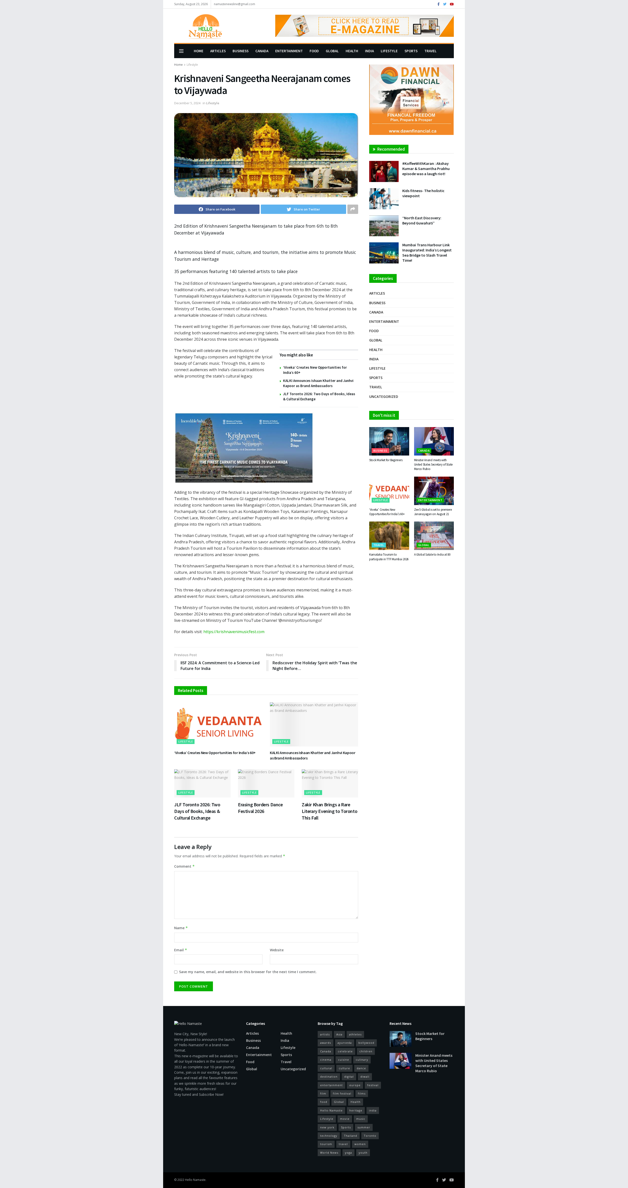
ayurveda (345, 1042)
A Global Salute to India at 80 (432, 554)
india (373, 1110)
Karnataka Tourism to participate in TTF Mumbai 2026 (388, 556)
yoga (348, 1152)
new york (327, 1127)
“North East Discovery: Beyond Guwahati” (421, 220)
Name (181, 928)
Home (198, 51)
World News (329, 1152)
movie (345, 1119)
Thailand (350, 1135)
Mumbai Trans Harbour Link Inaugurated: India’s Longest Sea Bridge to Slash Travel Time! (427, 252)
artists (325, 1034)
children (365, 1051)
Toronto (370, 1135)
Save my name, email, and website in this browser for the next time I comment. (248, 971)
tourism (326, 1144)
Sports (411, 51)
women (360, 1144)
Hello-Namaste (331, 1110)
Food (314, 51)
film (323, 1093)
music (360, 1119)
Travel (430, 51)
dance (361, 1068)
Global (332, 51)
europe (355, 1085)
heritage (355, 1110)
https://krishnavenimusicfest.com (233, 631)
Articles (218, 51)
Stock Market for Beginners (385, 460)
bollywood (366, 1042)
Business (241, 51)
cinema (325, 1059)
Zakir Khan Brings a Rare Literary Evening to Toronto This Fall (329, 811)
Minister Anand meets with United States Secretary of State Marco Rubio (433, 464)
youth (363, 1152)
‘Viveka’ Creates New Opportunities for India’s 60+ (215, 752)
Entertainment (289, 51)
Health (352, 51)
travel (343, 1144)
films (362, 1093)
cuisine (343, 1059)
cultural (326, 1068)
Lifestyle (389, 51)
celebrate (345, 1051)
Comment (184, 866)
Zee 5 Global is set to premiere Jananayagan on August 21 (433, 512)
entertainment (331, 1085)
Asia (339, 1034)
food (323, 1102)
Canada (261, 51)
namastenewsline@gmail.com (234, 4)
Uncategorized (383, 396)
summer (363, 1127)
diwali (364, 1076)
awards (325, 1042)
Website (277, 950)
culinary (362, 1059)
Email (180, 950)
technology (328, 1135)
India (369, 51)
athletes (355, 1034)
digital (349, 1076)
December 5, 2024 (187, 103)
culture (344, 1068)
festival (373, 1085)
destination (329, 1076)
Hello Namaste (195, 1180)
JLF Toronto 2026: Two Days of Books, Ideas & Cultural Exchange (197, 811)
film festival (342, 1093)
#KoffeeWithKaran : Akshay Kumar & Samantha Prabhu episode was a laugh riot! (426, 168)
